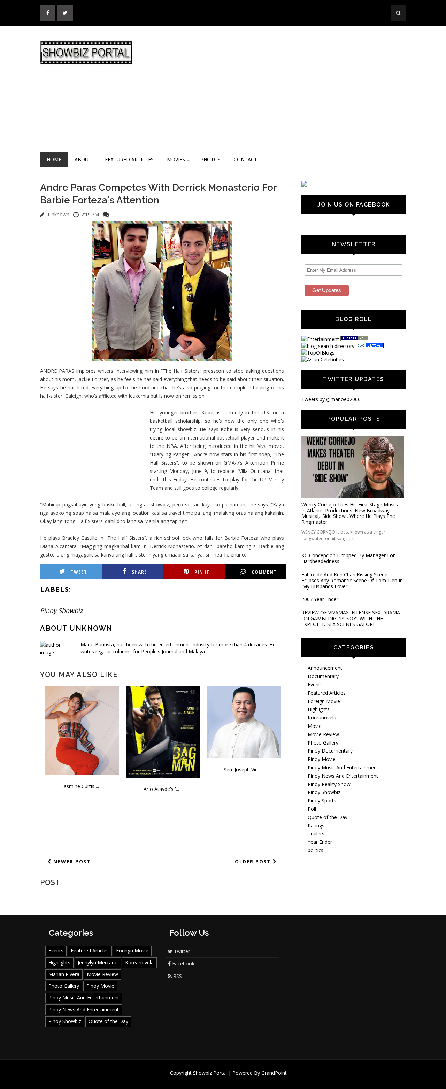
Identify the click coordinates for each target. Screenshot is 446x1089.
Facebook (182, 963)
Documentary (323, 676)
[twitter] (65, 13)
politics (315, 850)
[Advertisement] (280, 89)
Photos (210, 159)
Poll (312, 809)
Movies (176, 159)
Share (139, 572)
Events (315, 684)
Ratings (316, 825)
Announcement (325, 667)
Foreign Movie (324, 701)
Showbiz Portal (210, 1072)
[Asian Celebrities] (322, 359)
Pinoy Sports (322, 800)
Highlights (319, 709)
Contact (245, 159)
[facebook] (47, 13)
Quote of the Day (327, 817)
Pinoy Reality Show (329, 784)
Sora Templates (244, 1079)
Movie (315, 726)
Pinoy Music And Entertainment (343, 767)
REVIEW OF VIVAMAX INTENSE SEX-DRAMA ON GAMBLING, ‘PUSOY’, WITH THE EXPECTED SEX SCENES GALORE (350, 618)
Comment (264, 572)
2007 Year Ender (319, 599)
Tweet (79, 572)
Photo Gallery (323, 742)
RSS (177, 976)
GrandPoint (274, 1072)
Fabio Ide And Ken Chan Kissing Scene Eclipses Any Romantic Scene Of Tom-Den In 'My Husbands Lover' (352, 580)
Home (54, 159)
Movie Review (323, 734)
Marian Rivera (63, 974)
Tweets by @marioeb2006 (331, 399)
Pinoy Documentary (330, 750)
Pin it (201, 572)
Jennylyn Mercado (98, 962)
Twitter (181, 951)
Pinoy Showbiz (61, 610)
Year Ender (320, 842)
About (83, 159)
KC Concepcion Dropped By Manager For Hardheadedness (348, 558)
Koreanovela (322, 717)
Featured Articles (129, 159)
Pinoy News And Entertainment (343, 775)
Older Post (254, 861)
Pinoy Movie (322, 759)
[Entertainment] (320, 339)
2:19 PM (90, 214)
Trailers (316, 833)
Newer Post (71, 861)
